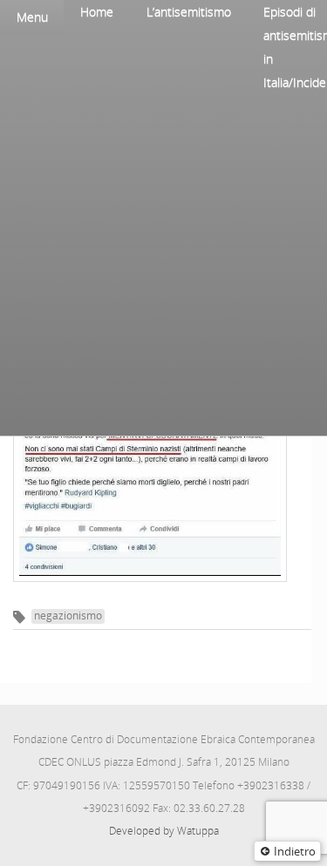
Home (96, 11)
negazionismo (68, 615)
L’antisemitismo (188, 11)
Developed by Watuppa (164, 830)
